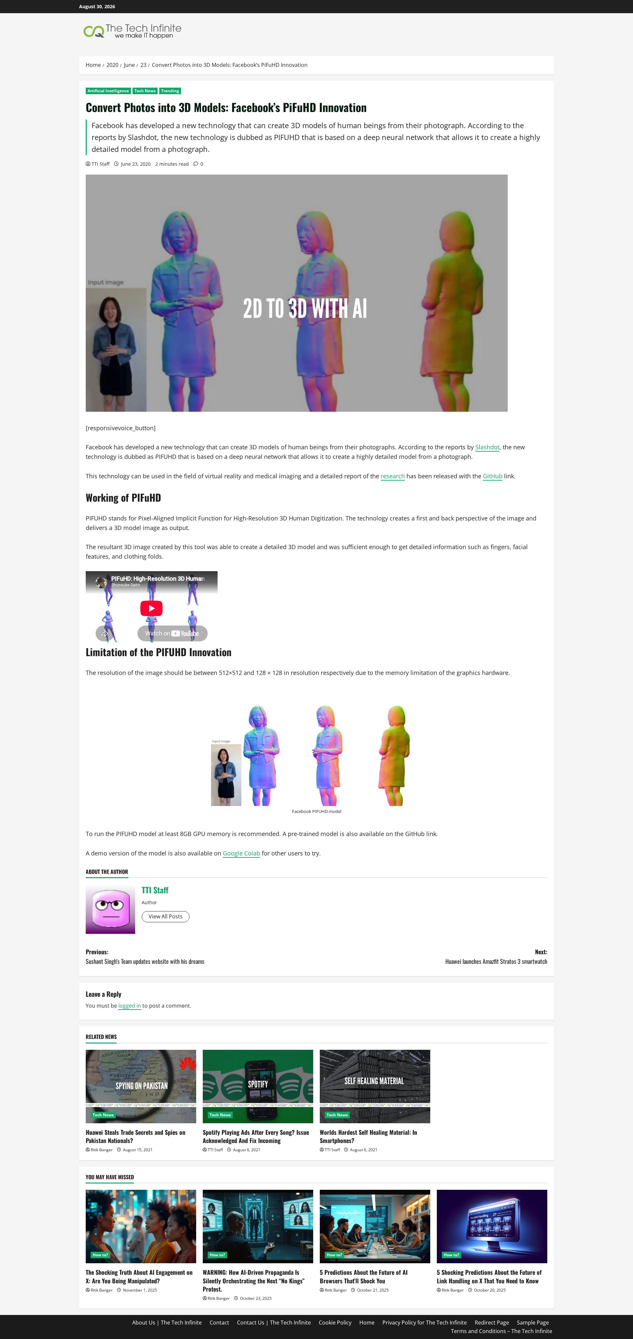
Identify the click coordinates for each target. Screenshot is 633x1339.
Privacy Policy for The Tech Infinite (424, 1322)
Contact (219, 1322)
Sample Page (533, 1322)
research (393, 476)
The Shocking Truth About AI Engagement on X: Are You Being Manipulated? (139, 1276)
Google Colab (241, 853)
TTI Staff (100, 164)
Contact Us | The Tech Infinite (274, 1322)
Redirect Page (492, 1322)
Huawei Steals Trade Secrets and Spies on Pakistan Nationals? (135, 1136)
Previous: (145, 956)
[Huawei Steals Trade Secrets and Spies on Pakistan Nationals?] (141, 1086)
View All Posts (166, 916)
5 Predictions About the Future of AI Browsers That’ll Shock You (363, 1276)
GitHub (492, 476)
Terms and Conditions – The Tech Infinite (501, 1331)
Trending (170, 91)
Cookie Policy (335, 1322)
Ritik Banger (102, 1150)
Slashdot (487, 447)
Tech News (145, 91)
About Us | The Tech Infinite (167, 1322)
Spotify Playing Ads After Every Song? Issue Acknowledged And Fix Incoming (256, 1136)
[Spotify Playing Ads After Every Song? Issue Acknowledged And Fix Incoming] (258, 1086)
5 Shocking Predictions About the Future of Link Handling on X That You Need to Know (489, 1276)
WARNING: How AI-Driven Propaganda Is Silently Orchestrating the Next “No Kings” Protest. (254, 1280)
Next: (496, 956)
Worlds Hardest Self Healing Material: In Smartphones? (368, 1136)
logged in (129, 1005)
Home (367, 1322)
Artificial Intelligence (108, 91)
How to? (100, 1255)
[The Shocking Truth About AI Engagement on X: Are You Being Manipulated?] (141, 1226)
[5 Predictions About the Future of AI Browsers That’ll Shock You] (375, 1226)
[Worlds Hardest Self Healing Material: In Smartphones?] (375, 1086)
